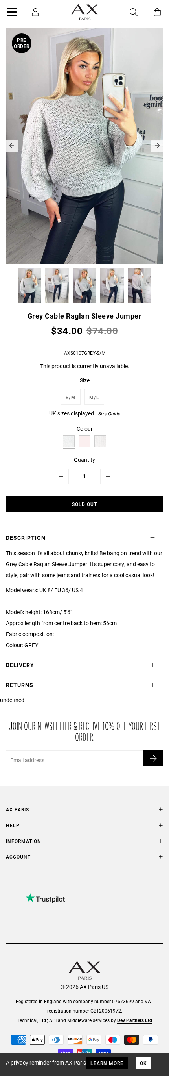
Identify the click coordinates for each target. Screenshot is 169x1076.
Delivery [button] (20, 665)
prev (12, 146)
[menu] (12, 13)
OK (143, 1063)
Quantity (84, 459)
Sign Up (153, 758)
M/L (94, 397)
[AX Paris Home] (84, 12)
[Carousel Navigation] (84, 146)
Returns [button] (19, 685)
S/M (71, 397)
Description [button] (26, 537)
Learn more (106, 1063)
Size (85, 380)
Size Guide (109, 413)
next (157, 146)
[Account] (35, 12)
